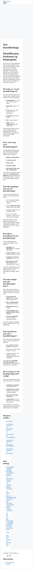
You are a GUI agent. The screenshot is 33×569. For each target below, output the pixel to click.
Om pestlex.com (10, 562)
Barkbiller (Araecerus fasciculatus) (9, 526)
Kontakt (8, 564)
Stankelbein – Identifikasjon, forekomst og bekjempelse (9, 425)
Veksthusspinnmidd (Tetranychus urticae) (11, 499)
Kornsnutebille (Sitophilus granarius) (10, 468)
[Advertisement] (16, 21)
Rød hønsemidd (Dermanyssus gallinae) (9, 504)
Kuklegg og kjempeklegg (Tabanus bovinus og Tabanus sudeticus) (9, 480)
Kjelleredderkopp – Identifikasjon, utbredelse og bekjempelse (10, 441)
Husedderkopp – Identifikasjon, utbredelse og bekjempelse (10, 449)
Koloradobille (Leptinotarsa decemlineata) (9, 522)
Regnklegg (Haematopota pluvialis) (9, 473)
